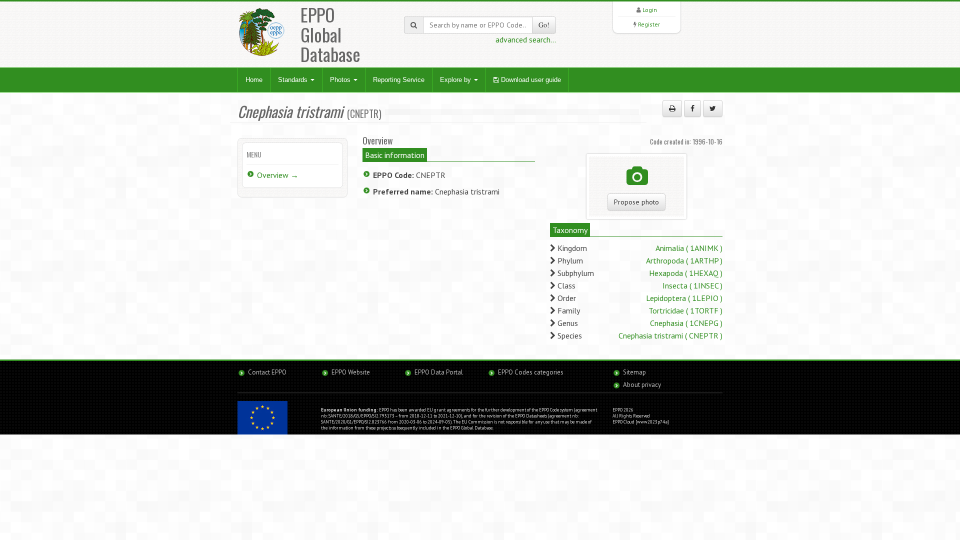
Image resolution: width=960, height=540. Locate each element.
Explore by (456, 80)
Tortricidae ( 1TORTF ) (685, 311)
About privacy (642, 384)
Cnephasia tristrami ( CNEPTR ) (670, 335)
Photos (341, 80)
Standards (294, 80)
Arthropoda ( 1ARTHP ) (684, 261)
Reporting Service (398, 80)
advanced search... (526, 39)
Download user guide (530, 80)
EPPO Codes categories (531, 372)
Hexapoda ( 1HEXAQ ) (685, 273)
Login (649, 10)
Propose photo (636, 202)
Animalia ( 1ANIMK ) (689, 248)
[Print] (672, 108)
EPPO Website (351, 372)
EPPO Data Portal (438, 372)
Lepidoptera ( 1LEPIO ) (684, 298)
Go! (544, 25)
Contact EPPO (267, 372)
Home (254, 80)
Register (649, 24)
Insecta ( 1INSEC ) (692, 285)
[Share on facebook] (692, 108)
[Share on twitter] (712, 108)
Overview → (277, 175)
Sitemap (634, 372)
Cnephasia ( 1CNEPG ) (686, 323)
